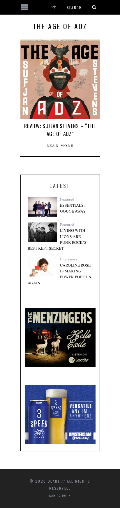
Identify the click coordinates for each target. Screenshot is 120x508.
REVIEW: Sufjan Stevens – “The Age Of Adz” (60, 130)
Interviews (68, 259)
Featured (67, 199)
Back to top (58, 495)
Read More (60, 145)
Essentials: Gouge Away (73, 208)
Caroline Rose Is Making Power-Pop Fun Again (59, 274)
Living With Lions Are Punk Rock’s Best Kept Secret (57, 239)
